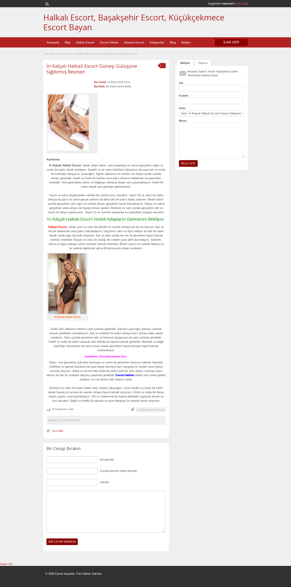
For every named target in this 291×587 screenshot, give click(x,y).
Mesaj (182, 120)
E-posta (183, 95)
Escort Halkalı (109, 42)
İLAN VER (231, 42)
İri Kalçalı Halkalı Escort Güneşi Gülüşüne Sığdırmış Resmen (91, 69)
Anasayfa (53, 42)
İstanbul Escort (134, 42)
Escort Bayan (65, 53)
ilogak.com (6, 564)
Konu (182, 108)
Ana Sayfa (49, 53)
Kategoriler (157, 42)
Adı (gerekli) (107, 459)
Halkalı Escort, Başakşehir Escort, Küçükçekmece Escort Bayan (133, 22)
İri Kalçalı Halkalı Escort (150, 409)
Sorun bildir (57, 431)
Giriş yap (241, 3)
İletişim (186, 42)
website (104, 482)
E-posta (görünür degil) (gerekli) (118, 470)
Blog (173, 42)
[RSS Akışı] (46, 3)
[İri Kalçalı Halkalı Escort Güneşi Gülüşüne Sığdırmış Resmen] (72, 122)
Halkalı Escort (85, 42)
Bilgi (67, 42)
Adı (181, 83)
